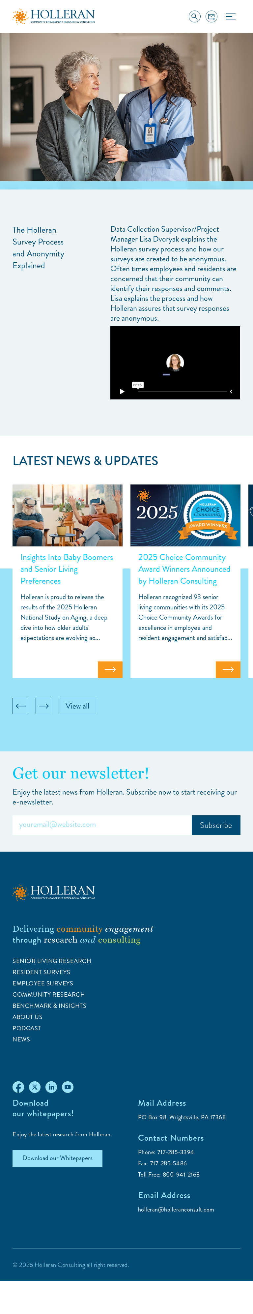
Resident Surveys (41, 972)
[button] (230, 16)
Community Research (49, 994)
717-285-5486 (168, 1163)
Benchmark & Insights (49, 1006)
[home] (54, 17)
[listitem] (68, 581)
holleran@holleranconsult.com (176, 1209)
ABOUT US (27, 1017)
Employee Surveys (43, 983)
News (21, 1039)
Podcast (27, 1028)
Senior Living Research (52, 961)
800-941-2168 (181, 1174)
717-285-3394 (175, 1152)
